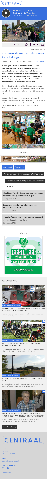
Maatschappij (7, 167)
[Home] (12, 3)
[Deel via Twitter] (34, 45)
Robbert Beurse (38, 61)
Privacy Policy (6, 473)
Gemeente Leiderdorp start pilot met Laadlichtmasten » (25, 181)
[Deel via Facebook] (30, 45)
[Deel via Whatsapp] (26, 45)
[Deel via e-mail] (42, 45)
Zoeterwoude (19, 167)
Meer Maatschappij (9, 427)
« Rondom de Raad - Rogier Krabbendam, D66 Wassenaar (23, 174)
